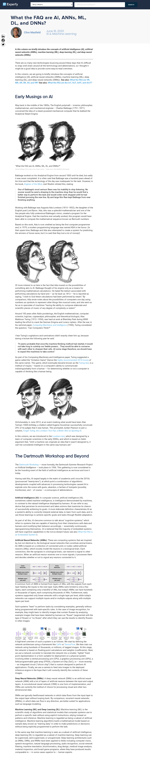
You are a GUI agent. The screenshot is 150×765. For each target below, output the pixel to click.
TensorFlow (69, 644)
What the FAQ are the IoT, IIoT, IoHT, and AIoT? (70, 82)
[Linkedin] (3, 36)
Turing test (84, 363)
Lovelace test (58, 436)
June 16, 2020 (55, 31)
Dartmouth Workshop (29, 464)
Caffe (58, 644)
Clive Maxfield (32, 32)
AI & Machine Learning (61, 33)
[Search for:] (100, 5)
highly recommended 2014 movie (73, 360)
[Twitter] (3, 44)
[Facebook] (3, 40)
